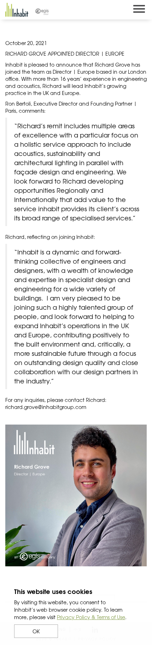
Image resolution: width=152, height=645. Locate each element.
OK (36, 631)
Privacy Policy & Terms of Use (91, 617)
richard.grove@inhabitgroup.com (45, 406)
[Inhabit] (16, 10)
